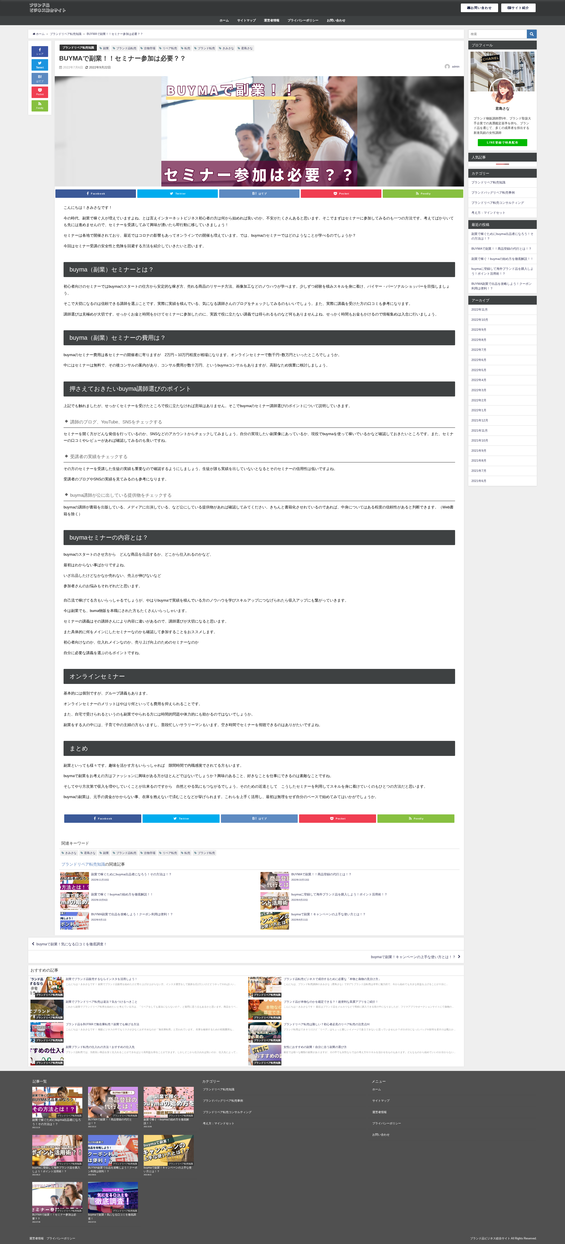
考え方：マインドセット (488, 212)
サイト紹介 (520, 7)
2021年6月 (478, 480)
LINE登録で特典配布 (502, 142)
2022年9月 (478, 329)
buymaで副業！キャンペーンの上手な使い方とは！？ (413, 957)
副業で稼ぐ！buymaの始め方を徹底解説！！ (502, 258)
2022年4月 (478, 379)
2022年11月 (479, 309)
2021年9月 (478, 450)
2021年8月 (478, 460)
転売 (187, 48)
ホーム (224, 20)
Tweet (40, 67)
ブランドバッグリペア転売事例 (493, 192)
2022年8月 (478, 339)
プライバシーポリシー (303, 20)
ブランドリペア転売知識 (78, 47)
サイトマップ (246, 20)
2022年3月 (478, 390)
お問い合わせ (481, 7)
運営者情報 (271, 20)
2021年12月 (479, 420)
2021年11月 (479, 430)
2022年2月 (478, 400)
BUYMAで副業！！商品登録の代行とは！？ (501, 248)
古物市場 (149, 48)
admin (456, 66)
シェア (39, 54)
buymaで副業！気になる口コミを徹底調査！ (71, 944)
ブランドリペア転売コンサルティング (497, 202)
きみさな (228, 48)
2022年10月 (479, 319)
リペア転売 (170, 48)
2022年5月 (478, 370)
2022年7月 (478, 349)
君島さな (247, 48)
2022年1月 (478, 410)
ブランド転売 (206, 48)
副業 (106, 48)
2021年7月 (478, 470)
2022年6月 (478, 359)
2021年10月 (479, 440)
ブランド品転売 (126, 48)
